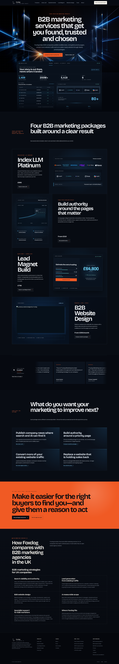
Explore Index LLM (69, 54)
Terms (94, 650)
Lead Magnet (61, 2)
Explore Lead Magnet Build (25, 289)
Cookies (94, 652)
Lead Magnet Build (41, 645)
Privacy (94, 648)
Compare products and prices (53, 54)
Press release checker (79, 641)
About (82, 2)
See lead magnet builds (22, 465)
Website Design (70, 2)
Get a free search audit (100, 2)
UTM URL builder (77, 650)
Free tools (39, 650)
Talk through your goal (36, 517)
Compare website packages (83, 336)
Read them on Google (17, 376)
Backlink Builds (52, 2)
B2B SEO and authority (98, 645)
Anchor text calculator (78, 643)
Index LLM (44, 2)
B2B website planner (78, 648)
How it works (58, 645)
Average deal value (66, 271)
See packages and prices (20, 517)
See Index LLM (20, 444)
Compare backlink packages (70, 444)
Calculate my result (66, 279)
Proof (57, 643)
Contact (57, 648)
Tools (77, 2)
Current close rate (66, 275)
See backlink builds (64, 240)
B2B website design (97, 643)
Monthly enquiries (66, 268)
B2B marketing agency (98, 641)
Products (37, 2)
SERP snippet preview (79, 645)
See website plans (68, 465)
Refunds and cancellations (98, 654)
